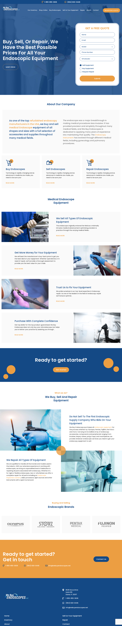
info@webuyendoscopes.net (59, 566)
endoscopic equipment (103, 427)
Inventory (8, 620)
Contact (66, 624)
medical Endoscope (20, 127)
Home (6, 616)
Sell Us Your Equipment (72, 616)
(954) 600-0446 (73, 2)
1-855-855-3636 (50, 2)
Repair (65, 620)
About (7, 624)
